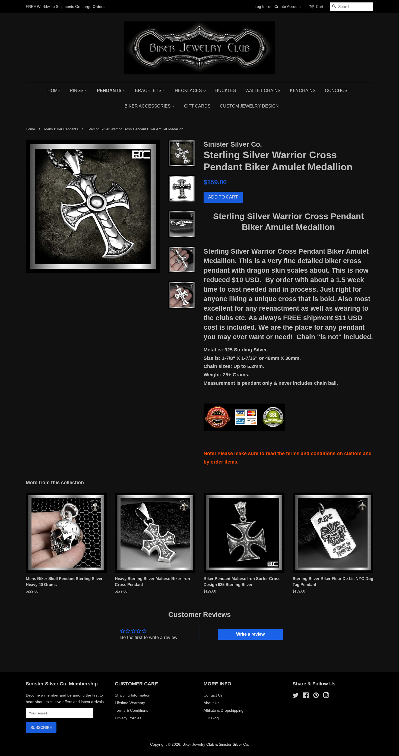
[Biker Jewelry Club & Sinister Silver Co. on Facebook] (306, 696)
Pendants (110, 90)
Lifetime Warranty (130, 703)
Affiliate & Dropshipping (223, 710)
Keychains (303, 90)
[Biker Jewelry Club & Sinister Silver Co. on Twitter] (296, 696)
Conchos (336, 90)
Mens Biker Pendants (61, 129)
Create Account (287, 6)
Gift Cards (197, 106)
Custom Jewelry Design (249, 106)
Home (54, 90)
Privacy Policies (128, 718)
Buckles (225, 90)
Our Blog (211, 718)
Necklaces (189, 90)
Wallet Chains (263, 90)
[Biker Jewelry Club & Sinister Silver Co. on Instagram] (326, 696)
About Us (211, 703)
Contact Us (213, 695)
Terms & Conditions (131, 710)
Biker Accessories (148, 106)
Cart (319, 6)
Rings (77, 90)
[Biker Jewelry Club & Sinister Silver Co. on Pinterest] (316, 696)
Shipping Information (132, 695)
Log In (260, 6)
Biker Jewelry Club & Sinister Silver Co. (215, 744)
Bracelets (149, 90)
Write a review (250, 634)
